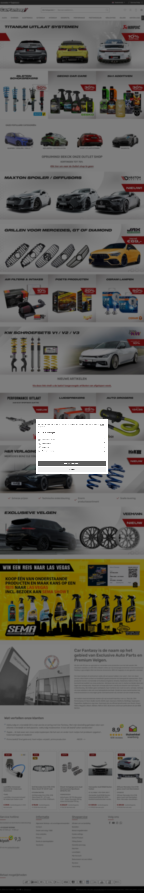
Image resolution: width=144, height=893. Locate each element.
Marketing (45, 447)
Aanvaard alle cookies (72, 463)
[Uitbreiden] (105, 439)
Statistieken (46, 444)
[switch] (39, 444)
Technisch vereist (48, 440)
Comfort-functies (48, 451)
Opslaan (72, 469)
